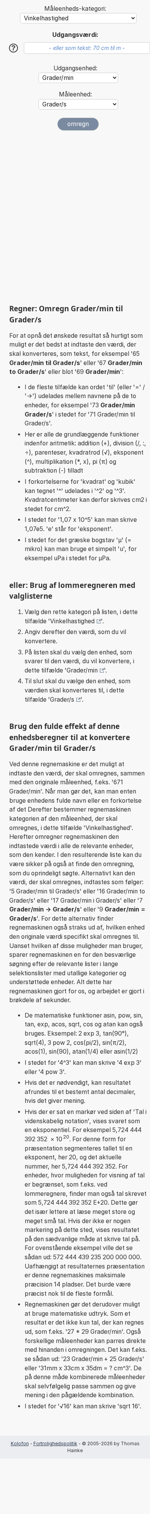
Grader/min (82, 670)
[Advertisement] (75, 217)
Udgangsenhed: (75, 68)
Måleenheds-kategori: (75, 8)
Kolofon (20, 1443)
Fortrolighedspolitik (55, 1443)
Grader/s (62, 699)
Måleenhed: (75, 94)
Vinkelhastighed (72, 621)
